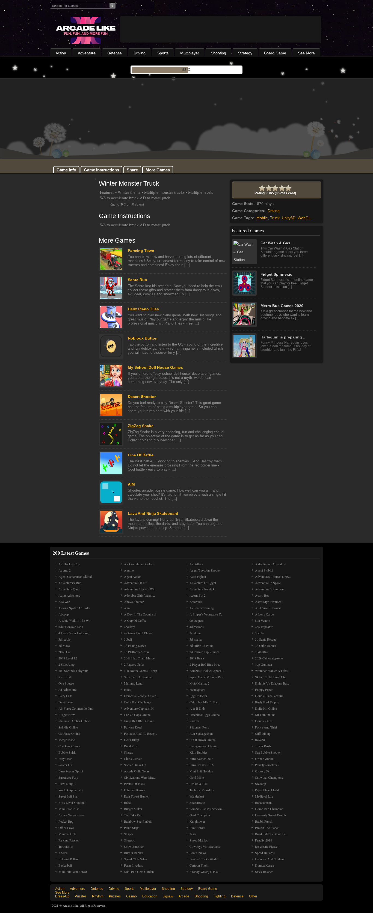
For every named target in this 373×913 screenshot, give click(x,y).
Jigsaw (168, 896)
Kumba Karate (264, 865)
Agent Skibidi (264, 570)
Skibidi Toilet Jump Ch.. (270, 677)
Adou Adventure (69, 595)
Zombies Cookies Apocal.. (207, 670)
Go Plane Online (69, 733)
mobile (262, 218)
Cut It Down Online (202, 739)
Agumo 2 (64, 570)
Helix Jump (131, 739)
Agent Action (132, 576)
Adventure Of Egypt (203, 583)
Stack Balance (264, 871)
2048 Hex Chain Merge (139, 658)
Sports (162, 53)
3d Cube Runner (265, 645)
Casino (131, 896)
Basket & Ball (199, 783)
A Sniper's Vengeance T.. (206, 614)
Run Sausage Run (201, 733)
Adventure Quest (69, 589)
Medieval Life (264, 796)
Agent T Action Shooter (205, 570)
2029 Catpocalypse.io (269, 658)
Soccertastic (197, 802)
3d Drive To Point (201, 645)
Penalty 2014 (263, 840)
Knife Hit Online (266, 708)
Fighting (220, 896)
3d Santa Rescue (265, 639)
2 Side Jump (66, 664)
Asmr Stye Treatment (268, 601)
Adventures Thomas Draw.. (273, 576)
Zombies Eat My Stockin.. (206, 809)
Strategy (245, 53)
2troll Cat (64, 652)
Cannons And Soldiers (270, 859)
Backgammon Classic (203, 746)
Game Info (66, 170)
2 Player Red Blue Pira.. (205, 664)
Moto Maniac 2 (199, 683)
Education (149, 896)
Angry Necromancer (71, 815)
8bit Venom (262, 620)
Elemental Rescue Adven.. (141, 696)
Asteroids (196, 601)
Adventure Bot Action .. (270, 589)
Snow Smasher (134, 846)
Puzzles (81, 896)
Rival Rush (131, 746)
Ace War (64, 601)
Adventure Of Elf (135, 583)
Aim (127, 608)
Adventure (87, 53)
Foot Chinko (198, 852)
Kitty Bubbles (199, 752)
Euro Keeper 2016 (201, 758)
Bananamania (263, 802)
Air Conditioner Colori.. (139, 564)
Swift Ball (65, 677)
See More (306, 53)
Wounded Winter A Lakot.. (272, 670)
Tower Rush (263, 746)
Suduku (195, 721)
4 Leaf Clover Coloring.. (74, 633)
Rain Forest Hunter (136, 796)
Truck (275, 218)
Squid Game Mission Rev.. (207, 677)
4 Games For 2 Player (138, 633)
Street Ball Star (68, 796)
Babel (127, 802)
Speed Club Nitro (135, 859)
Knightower (197, 821)
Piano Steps (131, 827)
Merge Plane (66, 739)
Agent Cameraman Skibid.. (75, 576)
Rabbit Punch (264, 821)
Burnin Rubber (133, 852)
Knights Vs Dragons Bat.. (272, 683)
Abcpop (63, 614)
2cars (193, 834)
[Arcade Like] (85, 30)
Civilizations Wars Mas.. (140, 777)
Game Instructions (101, 170)
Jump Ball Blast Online (139, 721)
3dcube (259, 633)
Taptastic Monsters (202, 790)
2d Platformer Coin (136, 652)
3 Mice (62, 852)
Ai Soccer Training (202, 608)
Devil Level (65, 702)
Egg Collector (198, 696)
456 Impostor (264, 626)
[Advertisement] (220, 44)
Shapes (128, 834)
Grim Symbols (264, 758)
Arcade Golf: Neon (136, 771)
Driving (140, 53)
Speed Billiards (265, 852)
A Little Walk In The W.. (74, 620)
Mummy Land (133, 683)
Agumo (129, 570)
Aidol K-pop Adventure (270, 564)
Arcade (184, 896)
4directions (197, 626)
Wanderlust (197, 796)
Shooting (218, 53)
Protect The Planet (267, 827)
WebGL (304, 218)
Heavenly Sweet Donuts (270, 815)
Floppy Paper (264, 689)
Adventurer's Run (69, 583)
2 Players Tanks (134, 664)
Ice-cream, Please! (267, 846)
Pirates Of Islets (134, 783)
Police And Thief (266, 727)
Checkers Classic (69, 746)
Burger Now (66, 714)
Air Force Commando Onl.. (76, 708)
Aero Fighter (198, 576)
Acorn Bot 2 (198, 595)
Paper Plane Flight (267, 790)
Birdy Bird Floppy (267, 702)
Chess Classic (133, 758)
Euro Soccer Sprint (70, 771)
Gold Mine (197, 777)
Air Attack (196, 564)
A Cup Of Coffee (135, 620)
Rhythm (97, 896)
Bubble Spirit (67, 752)
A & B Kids (197, 708)
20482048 (261, 652)
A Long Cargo (264, 614)
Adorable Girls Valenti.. (139, 595)
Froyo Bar (65, 758)
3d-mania (196, 639)
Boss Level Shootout (71, 802)
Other (253, 896)
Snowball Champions (269, 777)
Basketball (65, 865)
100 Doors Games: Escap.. (141, 670)
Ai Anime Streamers (268, 608)
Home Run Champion (269, 809)
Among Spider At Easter (74, 608)
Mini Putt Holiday (201, 771)
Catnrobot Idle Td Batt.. (205, 702)
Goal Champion (200, 815)
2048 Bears (197, 658)
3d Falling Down (135, 645)
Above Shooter (134, 601)
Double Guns (264, 721)
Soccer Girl (65, 765)
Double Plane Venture (269, 696)
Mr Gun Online (265, 714)
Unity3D (288, 218)
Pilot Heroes (198, 827)
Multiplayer (189, 53)
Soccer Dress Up (135, 765)
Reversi (260, 739)
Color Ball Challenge (137, 702)
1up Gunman (263, 664)
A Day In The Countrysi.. (140, 614)
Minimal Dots (67, 834)
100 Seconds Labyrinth (73, 670)
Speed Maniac (199, 840)
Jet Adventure (67, 689)
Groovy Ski (262, 771)
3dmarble (64, 639)
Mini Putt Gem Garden (139, 871)
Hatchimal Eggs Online (205, 714)
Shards (128, 752)
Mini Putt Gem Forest (72, 871)
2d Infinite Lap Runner (204, 652)
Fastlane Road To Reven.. (140, 733)
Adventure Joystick (202, 589)
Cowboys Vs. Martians (205, 846)
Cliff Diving (263, 733)
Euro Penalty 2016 (202, 765)
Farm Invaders (133, 865)
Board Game (275, 53)
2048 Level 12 (67, 658)
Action (60, 53)
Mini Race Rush (68, 809)
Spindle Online (68, 727)
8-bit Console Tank (70, 626)
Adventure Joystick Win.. (140, 589)
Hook (127, 689)
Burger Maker (133, 809)
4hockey (129, 626)
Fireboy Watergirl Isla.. (204, 871)
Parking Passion (68, 840)
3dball (128, 639)
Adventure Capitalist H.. (139, 708)
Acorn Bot (262, 595)
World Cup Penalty (70, 790)
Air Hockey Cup (69, 564)
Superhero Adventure (138, 677)
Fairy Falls (65, 696)
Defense (114, 53)
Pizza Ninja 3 (67, 783)
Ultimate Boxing (134, 790)
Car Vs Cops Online (137, 714)
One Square (66, 683)
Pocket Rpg (65, 821)
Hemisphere (197, 689)
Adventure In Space (268, 583)
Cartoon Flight (199, 865)
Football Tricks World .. (205, 859)
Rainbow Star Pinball (138, 821)
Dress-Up (62, 896)
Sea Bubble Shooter (268, 752)
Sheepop (129, 840)
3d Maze (64, 645)
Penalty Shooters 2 (267, 765)
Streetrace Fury (68, 777)
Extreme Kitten (68, 859)
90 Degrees (197, 620)
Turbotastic (65, 846)
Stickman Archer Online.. (74, 721)
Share (132, 170)
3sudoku (195, 633)
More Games (158, 170)
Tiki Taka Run (133, 815)
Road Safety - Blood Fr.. (271, 834)
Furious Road (133, 727)
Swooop (260, 783)
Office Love (66, 827)
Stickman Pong (199, 727)
